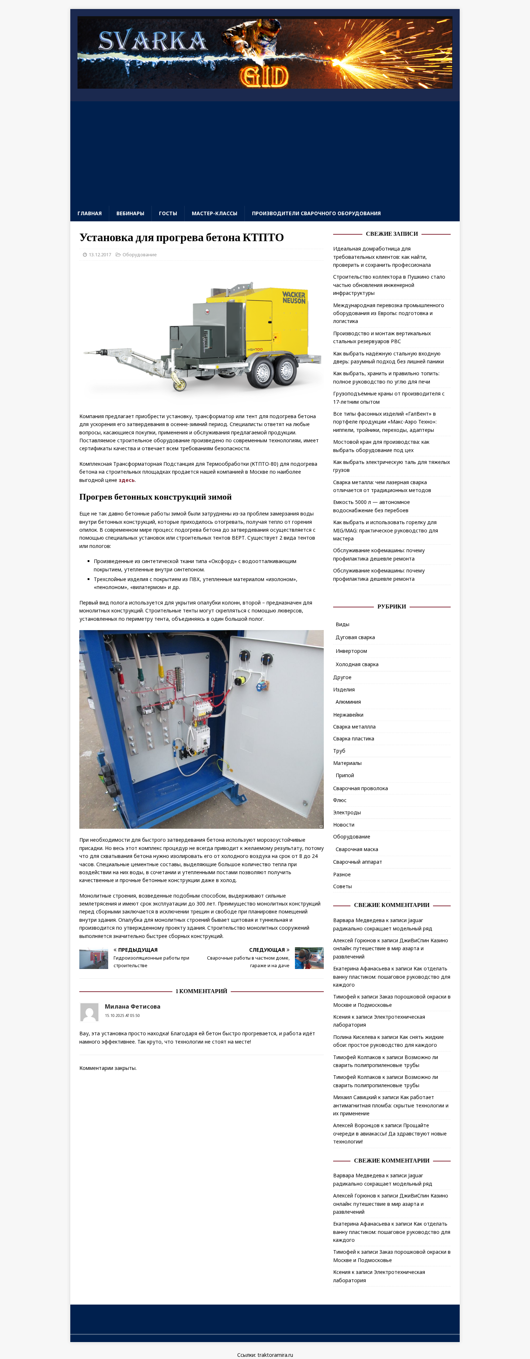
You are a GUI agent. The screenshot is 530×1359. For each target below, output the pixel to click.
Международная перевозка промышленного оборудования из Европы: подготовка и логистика (388, 313)
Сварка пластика (353, 738)
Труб (339, 750)
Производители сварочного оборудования (316, 213)
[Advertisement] (265, 151)
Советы (342, 886)
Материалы (347, 763)
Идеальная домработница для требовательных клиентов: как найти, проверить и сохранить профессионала (382, 256)
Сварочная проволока (360, 788)
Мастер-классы (214, 213)
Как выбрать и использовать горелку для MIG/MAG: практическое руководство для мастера (385, 530)
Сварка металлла (354, 726)
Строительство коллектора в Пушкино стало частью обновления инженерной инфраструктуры (389, 284)
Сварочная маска (357, 849)
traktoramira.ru (275, 1354)
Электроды (347, 812)
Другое (342, 677)
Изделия (344, 689)
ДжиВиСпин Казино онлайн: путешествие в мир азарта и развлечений (390, 948)
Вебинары (130, 213)
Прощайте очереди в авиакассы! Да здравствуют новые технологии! (390, 1133)
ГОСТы (168, 213)
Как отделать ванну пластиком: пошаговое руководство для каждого (391, 976)
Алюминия (348, 701)
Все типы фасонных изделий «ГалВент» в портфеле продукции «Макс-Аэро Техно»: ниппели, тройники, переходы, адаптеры (385, 421)
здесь (127, 480)
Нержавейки (348, 714)
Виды (342, 624)
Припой (345, 775)
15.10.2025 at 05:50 (122, 1015)
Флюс (339, 800)
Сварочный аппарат (357, 861)
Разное (342, 874)
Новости (343, 824)
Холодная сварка (357, 664)
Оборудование (140, 254)
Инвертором (351, 650)
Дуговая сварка (355, 637)
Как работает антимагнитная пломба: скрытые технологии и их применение (391, 1105)
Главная (90, 213)
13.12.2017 (100, 254)
